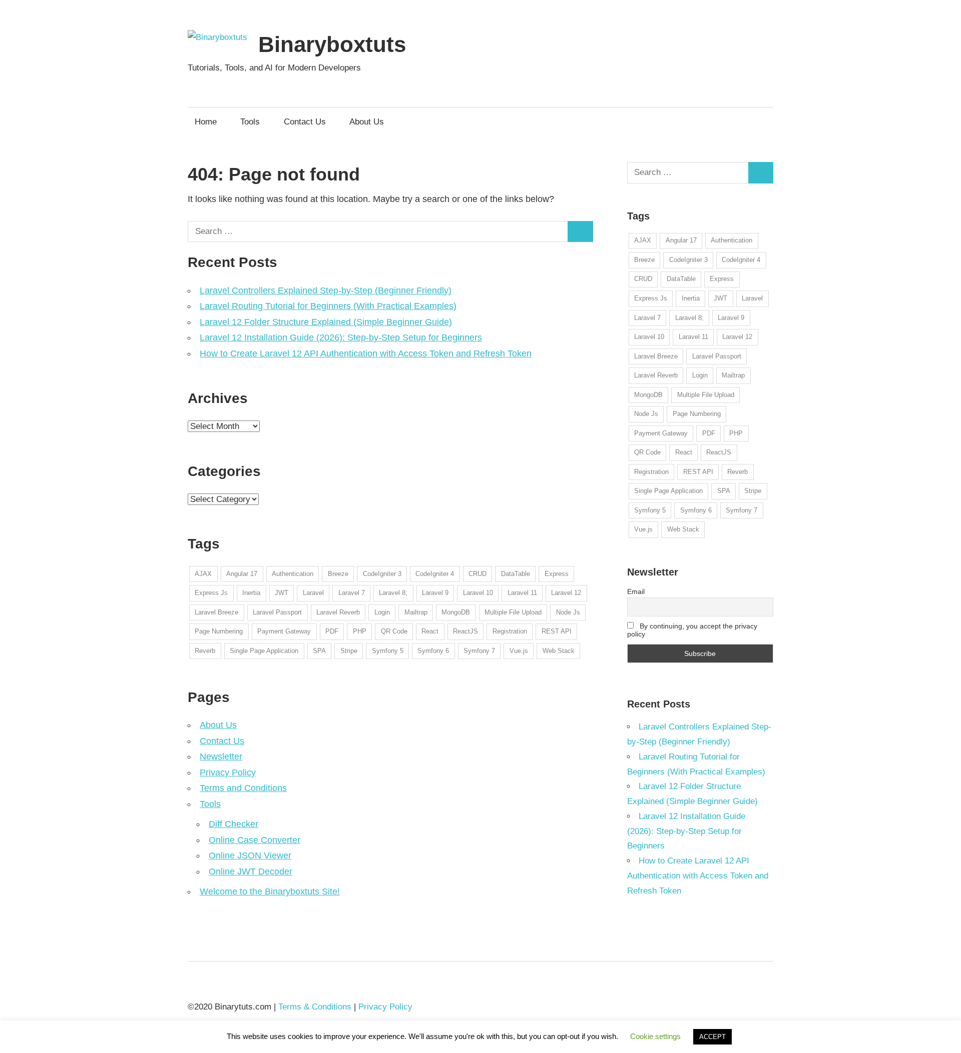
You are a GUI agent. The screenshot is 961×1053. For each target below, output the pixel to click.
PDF (331, 631)
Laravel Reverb (338, 612)
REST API (557, 631)
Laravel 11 (522, 592)
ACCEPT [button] (712, 1036)
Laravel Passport (277, 612)
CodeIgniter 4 (434, 574)
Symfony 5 (387, 650)
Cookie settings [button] (655, 1036)
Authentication (292, 574)
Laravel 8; (393, 592)
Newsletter (221, 757)
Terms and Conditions (243, 788)
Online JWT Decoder (250, 871)
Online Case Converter (254, 840)
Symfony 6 (433, 650)
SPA (319, 650)
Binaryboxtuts (332, 44)
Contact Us (305, 121)
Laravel (313, 592)
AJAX (203, 574)
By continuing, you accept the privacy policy (692, 630)
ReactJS (465, 631)
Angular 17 (241, 574)
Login (382, 612)
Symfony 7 (479, 650)
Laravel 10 (478, 592)
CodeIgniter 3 (382, 574)
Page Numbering (219, 631)
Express (557, 574)
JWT (281, 592)
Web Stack (559, 650)
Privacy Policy (228, 773)
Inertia (251, 592)
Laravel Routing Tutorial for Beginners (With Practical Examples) (328, 306)
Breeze (338, 574)
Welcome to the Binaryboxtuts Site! (270, 891)
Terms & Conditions (314, 1007)
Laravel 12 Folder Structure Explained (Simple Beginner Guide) (326, 322)
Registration (510, 631)
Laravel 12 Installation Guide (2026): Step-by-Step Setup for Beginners (341, 337)
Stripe (348, 650)
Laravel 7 (351, 592)
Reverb (205, 650)
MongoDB (455, 612)
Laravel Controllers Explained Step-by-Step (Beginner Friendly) (325, 291)
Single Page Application (264, 650)
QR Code (394, 631)
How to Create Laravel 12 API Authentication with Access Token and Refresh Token (366, 353)
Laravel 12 (566, 592)
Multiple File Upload (513, 612)
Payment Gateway (284, 631)
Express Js (211, 592)
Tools (250, 121)
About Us (366, 121)
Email (636, 592)
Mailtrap (415, 612)
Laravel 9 (435, 592)
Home (206, 121)
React (429, 631)
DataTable (515, 574)
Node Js (568, 612)
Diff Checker (233, 824)
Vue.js (519, 650)
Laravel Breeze (216, 612)
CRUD (477, 574)
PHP (359, 631)
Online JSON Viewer (250, 855)
